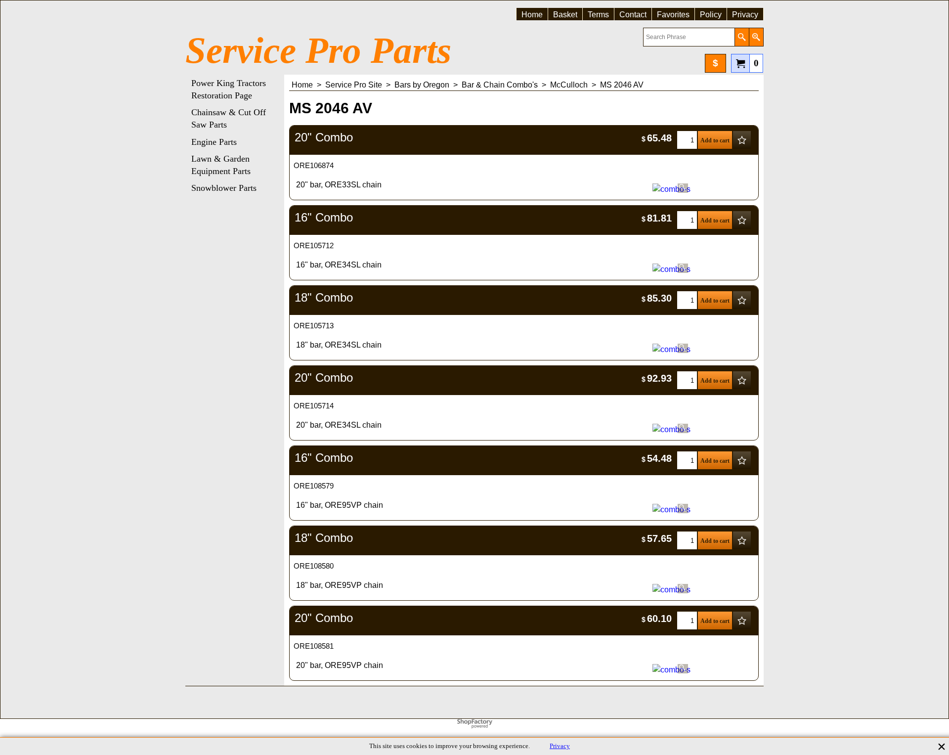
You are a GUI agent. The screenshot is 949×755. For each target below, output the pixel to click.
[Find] (741, 37)
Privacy (560, 746)
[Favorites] (742, 140)
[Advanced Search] (756, 37)
